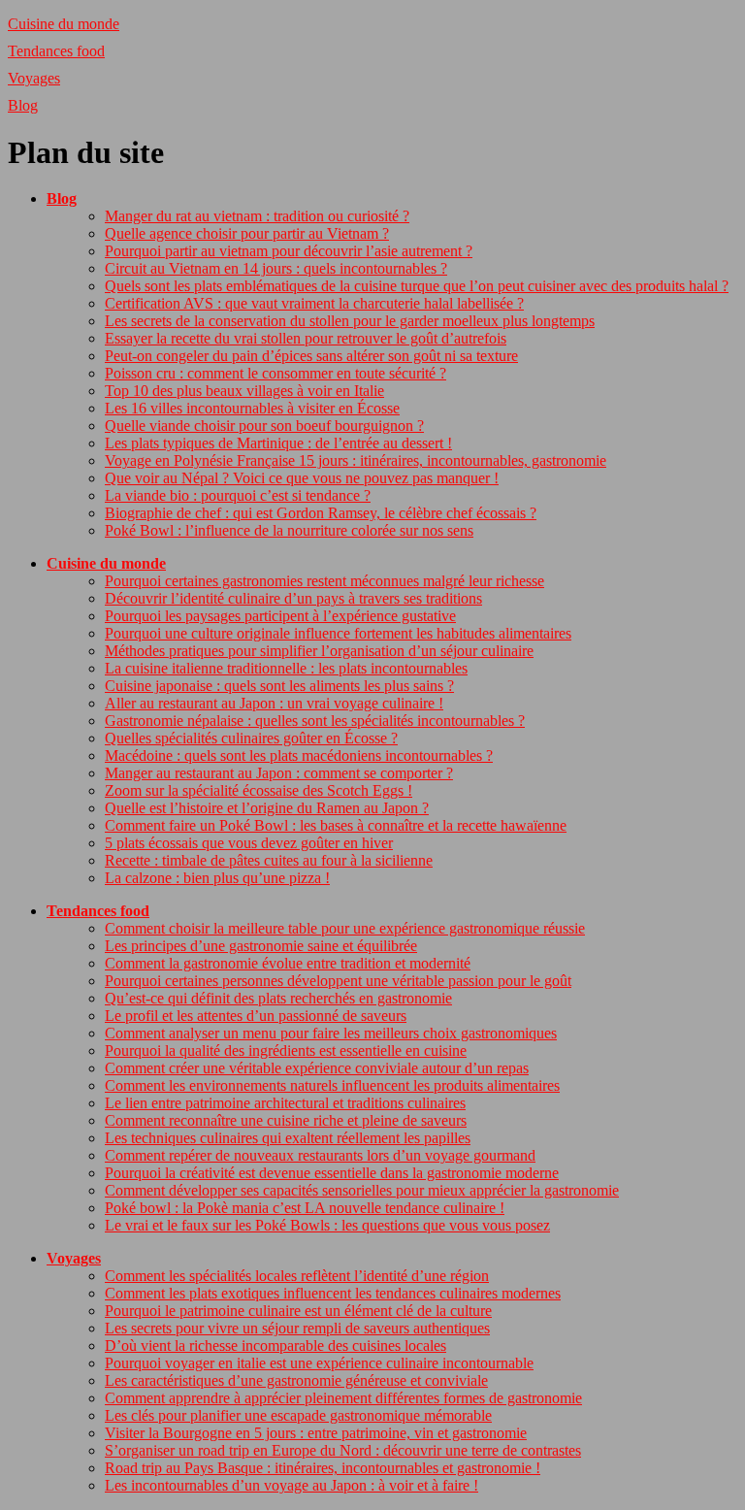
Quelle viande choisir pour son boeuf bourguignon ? (264, 425)
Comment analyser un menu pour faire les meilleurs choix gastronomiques (331, 1033)
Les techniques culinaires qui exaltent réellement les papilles (287, 1138)
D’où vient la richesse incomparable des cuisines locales (275, 1345)
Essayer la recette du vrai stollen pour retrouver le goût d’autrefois (305, 338)
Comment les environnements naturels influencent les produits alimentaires (332, 1085)
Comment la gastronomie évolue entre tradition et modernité (287, 963)
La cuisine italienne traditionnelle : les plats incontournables (286, 668)
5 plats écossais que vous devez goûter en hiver (249, 843)
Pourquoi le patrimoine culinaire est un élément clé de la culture (298, 1310)
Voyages (34, 78)
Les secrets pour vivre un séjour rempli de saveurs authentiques (297, 1328)
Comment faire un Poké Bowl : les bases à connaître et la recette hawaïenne (336, 825)
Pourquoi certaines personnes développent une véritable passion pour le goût (338, 980)
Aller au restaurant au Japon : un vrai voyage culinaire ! (274, 703)
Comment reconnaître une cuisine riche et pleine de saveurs (286, 1120)
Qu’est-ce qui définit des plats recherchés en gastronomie (278, 998)
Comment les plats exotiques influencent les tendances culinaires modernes (333, 1293)
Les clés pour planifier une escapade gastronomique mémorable (298, 1415)
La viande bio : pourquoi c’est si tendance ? (238, 495)
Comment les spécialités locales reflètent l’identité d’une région (297, 1275)
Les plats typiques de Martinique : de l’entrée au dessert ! (278, 443)
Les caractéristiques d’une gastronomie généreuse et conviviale (296, 1380)
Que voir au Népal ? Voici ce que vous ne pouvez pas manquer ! (302, 478)
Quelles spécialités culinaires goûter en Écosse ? (251, 738)
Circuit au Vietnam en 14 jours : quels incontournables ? (276, 268)
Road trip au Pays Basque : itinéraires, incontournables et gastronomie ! (322, 1468)
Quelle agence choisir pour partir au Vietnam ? (247, 233)
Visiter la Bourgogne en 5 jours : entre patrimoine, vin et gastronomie (316, 1433)
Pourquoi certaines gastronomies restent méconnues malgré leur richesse (324, 581)
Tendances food (56, 51)
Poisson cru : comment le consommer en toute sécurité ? (275, 373)
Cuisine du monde (63, 24)
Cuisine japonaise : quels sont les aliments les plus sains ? (279, 685)
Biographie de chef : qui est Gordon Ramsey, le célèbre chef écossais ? (320, 513)
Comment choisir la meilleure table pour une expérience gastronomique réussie (345, 928)
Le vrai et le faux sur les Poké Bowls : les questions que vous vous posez (327, 1225)
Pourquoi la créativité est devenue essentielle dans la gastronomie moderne (332, 1173)
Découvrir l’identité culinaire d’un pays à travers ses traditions (293, 598)
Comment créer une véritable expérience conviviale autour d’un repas (317, 1068)
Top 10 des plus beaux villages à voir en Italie (244, 390)
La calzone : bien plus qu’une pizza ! (217, 878)
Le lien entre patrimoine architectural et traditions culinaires (285, 1103)
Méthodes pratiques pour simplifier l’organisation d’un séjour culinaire (319, 650)
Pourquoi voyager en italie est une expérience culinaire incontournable (319, 1363)
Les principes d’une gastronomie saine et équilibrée (261, 945)
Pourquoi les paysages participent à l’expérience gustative (280, 615)
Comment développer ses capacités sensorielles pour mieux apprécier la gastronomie (362, 1190)
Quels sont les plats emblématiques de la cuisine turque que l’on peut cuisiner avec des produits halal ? (417, 286)
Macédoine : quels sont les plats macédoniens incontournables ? (299, 755)
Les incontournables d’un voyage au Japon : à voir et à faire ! (291, 1485)
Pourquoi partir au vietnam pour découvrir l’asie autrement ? (288, 251)
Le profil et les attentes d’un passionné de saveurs (255, 1015)
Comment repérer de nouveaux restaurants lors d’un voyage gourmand (320, 1155)
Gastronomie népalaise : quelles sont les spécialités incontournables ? (315, 720)
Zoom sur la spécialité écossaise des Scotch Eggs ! (258, 790)
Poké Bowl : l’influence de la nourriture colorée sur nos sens (289, 530)
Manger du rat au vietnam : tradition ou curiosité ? (257, 216)
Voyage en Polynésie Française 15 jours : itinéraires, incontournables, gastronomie (355, 460)
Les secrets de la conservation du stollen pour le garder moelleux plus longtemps (350, 320)
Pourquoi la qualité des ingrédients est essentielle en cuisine (286, 1050)
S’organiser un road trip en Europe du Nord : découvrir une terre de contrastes (343, 1450)
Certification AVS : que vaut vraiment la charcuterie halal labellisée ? (314, 303)
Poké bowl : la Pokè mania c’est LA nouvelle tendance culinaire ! (304, 1207)
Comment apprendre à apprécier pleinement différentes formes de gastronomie (343, 1398)
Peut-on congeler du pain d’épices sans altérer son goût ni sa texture (311, 355)
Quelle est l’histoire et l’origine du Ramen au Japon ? (267, 808)
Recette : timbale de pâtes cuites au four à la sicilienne (269, 860)
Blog (23, 105)
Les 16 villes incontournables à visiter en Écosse (252, 408)
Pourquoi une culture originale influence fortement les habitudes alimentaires (338, 633)
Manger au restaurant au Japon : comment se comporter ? (279, 773)
